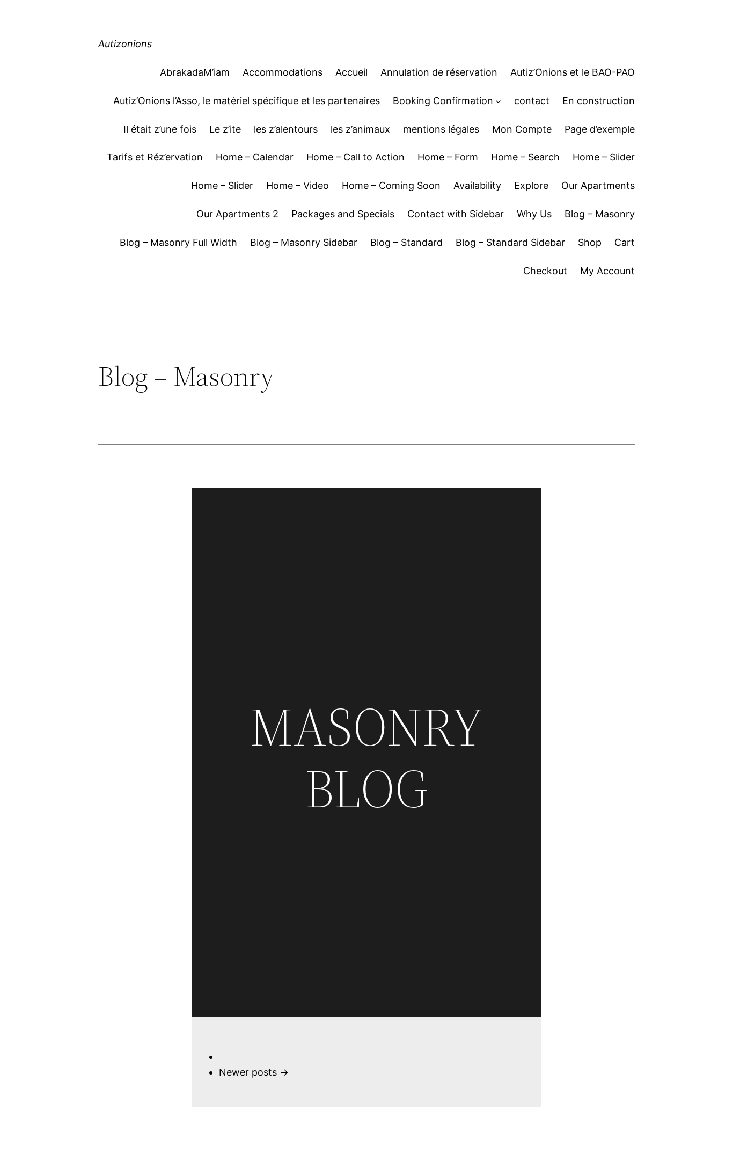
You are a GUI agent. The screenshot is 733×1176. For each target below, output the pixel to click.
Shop (590, 242)
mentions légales (441, 129)
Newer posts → (254, 1072)
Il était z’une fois (159, 129)
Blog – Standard (406, 242)
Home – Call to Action (355, 157)
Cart (624, 242)
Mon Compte (522, 129)
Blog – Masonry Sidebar (303, 242)
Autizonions (125, 43)
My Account (607, 270)
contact (531, 100)
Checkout (545, 270)
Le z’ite (225, 129)
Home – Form (447, 157)
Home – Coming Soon (391, 185)
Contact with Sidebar (455, 214)
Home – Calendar (255, 157)
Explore (531, 185)
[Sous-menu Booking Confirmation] (498, 101)
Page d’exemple (600, 129)
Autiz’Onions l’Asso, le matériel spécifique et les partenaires (246, 100)
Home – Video (297, 185)
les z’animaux (360, 129)
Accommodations (282, 72)
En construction (598, 100)
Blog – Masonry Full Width (178, 242)
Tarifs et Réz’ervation (155, 157)
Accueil (351, 72)
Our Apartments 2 (237, 214)
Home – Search (525, 157)
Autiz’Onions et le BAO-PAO (572, 72)
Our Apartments (598, 185)
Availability (477, 185)
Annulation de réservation (438, 72)
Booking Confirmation (443, 100)
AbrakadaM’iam (195, 72)
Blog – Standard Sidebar (510, 242)
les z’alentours (286, 129)
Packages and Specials (342, 214)
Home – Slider (604, 157)
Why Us (534, 214)
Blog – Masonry (600, 214)
